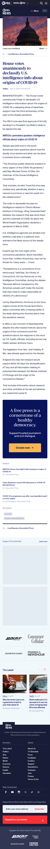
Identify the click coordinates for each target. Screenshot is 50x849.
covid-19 (8, 514)
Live (44, 11)
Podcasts (31, 770)
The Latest (8, 670)
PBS (6, 3)
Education (7, 773)
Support (31, 764)
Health (31, 696)
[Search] (41, 3)
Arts (4, 755)
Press (30, 755)
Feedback (32, 758)
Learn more (43, 541)
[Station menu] (28, 3)
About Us (32, 748)
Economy (6, 764)
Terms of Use (33, 779)
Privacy (31, 776)
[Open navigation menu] (46, 3)
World (5, 761)
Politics (5, 89)
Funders (31, 761)
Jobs (30, 773)
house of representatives (14, 518)
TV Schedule (33, 751)
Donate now (23, 447)
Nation (5, 696)
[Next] (44, 669)
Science (6, 767)
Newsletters (33, 767)
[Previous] (39, 669)
